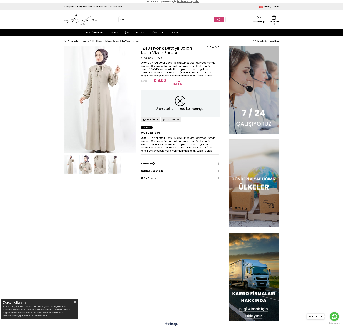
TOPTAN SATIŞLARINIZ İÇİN (171, 1)
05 (109, 6)
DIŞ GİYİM (157, 32)
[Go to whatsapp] (334, 316)
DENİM (114, 32)
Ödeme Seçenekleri (153, 171)
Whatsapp (259, 21)
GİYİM (140, 32)
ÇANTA (174, 32)
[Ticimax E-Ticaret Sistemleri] (171, 324)
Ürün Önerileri (149, 178)
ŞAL (127, 32)
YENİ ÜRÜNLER (94, 32)
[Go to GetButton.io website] (334, 323)
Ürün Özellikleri (150, 132)
